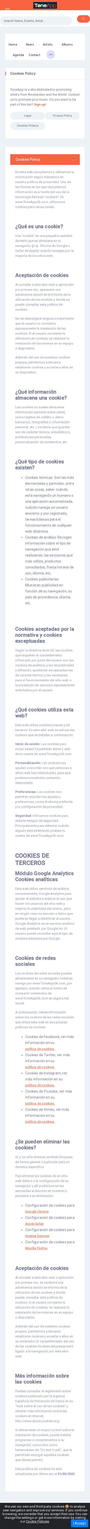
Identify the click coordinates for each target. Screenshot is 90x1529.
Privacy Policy (62, 115)
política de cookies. (40, 1049)
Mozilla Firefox (36, 1248)
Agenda (18, 55)
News (30, 44)
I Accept (79, 1523)
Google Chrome (37, 1211)
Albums (67, 44)
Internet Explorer (37, 1236)
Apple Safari (34, 1224)
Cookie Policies (37, 1521)
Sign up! (40, 104)
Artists (47, 44)
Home (13, 44)
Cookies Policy (28, 159)
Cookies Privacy (27, 125)
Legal (27, 115)
